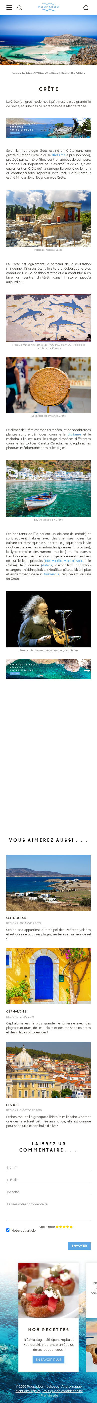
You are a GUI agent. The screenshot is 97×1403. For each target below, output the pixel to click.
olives (77, 561)
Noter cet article (23, 1230)
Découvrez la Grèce (42, 72)
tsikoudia (51, 574)
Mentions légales (28, 1391)
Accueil (18, 72)
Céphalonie (16, 1011)
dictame (59, 155)
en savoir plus (48, 1359)
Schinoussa (16, 918)
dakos (47, 565)
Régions (67, 72)
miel (67, 561)
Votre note (47, 1226)
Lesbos (12, 1105)
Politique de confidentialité (63, 1391)
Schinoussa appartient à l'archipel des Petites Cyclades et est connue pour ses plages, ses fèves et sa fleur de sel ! (48, 934)
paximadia (53, 561)
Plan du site (49, 1395)
